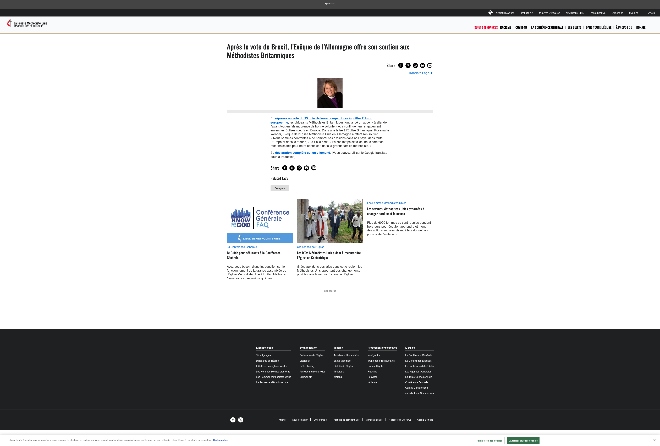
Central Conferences (416, 387)
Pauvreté (372, 376)
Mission (338, 347)
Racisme (505, 27)
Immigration (374, 355)
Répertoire (526, 13)
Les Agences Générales (418, 371)
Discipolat (305, 360)
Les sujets (574, 27)
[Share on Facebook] (400, 65)
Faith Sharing (307, 366)
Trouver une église (549, 13)
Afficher (282, 419)
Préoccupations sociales (382, 347)
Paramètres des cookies (490, 440)
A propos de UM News (400, 419)
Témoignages (263, 355)
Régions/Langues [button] (505, 13)
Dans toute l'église (599, 27)
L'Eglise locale (264, 347)
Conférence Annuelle (416, 382)
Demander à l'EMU (575, 13)
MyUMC (651, 13)
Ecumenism (306, 376)
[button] (233, 419)
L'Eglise (410, 347)
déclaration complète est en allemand (302, 152)
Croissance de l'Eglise (310, 247)
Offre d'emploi (320, 419)
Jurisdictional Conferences (419, 393)
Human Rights (375, 366)
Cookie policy (220, 440)
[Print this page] (422, 65)
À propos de (624, 27)
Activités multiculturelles (312, 371)
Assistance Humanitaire (346, 355)
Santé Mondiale (342, 360)
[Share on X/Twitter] (408, 65)
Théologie (339, 371)
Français (280, 188)
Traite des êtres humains (381, 360)
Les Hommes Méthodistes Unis (273, 371)
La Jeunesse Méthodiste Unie (272, 382)
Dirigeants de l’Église (267, 360)
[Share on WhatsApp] (415, 65)
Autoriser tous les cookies (523, 440)
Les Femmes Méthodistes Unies (386, 203)
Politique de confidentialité (346, 419)
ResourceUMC (598, 13)
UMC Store (617, 13)
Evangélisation (308, 347)
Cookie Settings (425, 419)
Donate (641, 27)
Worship (338, 376)
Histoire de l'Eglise (344, 366)
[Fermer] (654, 440)
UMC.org (634, 13)
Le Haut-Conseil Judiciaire (419, 366)
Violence (372, 382)
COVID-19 (521, 27)
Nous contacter (299, 419)
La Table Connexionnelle (418, 376)
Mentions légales (374, 419)
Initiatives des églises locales (271, 366)
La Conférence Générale (547, 27)
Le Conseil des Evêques (418, 360)
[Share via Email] (429, 65)
